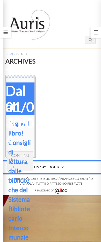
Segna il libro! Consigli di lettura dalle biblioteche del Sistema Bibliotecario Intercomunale (19, 180)
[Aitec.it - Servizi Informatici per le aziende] (61, 191)
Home (9, 54)
